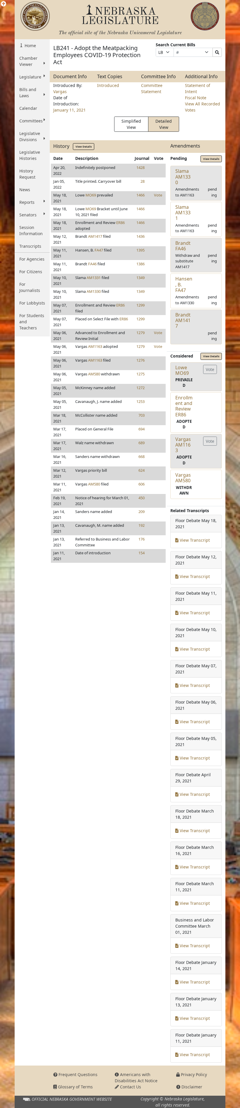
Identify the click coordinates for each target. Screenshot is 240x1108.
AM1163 (95, 346)
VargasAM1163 (183, 445)
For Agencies (31, 259)
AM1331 (94, 277)
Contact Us (130, 1087)
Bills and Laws (27, 92)
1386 (140, 263)
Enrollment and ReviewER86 (184, 406)
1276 (140, 360)
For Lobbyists (32, 303)
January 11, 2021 (69, 110)
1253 (140, 401)
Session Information (31, 230)
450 (141, 497)
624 (141, 470)
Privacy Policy (193, 1074)
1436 (140, 236)
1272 (140, 387)
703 (141, 415)
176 (141, 539)
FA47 (99, 250)
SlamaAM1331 (183, 212)
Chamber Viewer (28, 61)
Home (29, 45)
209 (141, 511)
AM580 (94, 374)
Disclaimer (191, 1087)
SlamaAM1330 (183, 176)
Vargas (60, 91)
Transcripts (30, 246)
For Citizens (30, 271)
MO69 (90, 195)
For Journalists (29, 287)
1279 (140, 332)
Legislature (30, 77)
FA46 (92, 263)
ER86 (120, 222)
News (24, 189)
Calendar (28, 108)
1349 (140, 277)
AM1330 (94, 291)
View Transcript (194, 540)
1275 (140, 374)
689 (141, 442)
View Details (84, 146)
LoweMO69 (182, 370)
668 (141, 456)
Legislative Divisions (29, 136)
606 (141, 484)
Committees (31, 121)
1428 (140, 167)
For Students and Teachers (31, 322)
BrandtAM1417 (183, 320)
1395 (140, 250)
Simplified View (131, 124)
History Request (27, 174)
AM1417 (95, 236)
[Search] (217, 52)
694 (141, 429)
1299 (140, 305)
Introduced (108, 85)
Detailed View (163, 124)
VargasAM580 (183, 478)
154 (141, 552)
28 (142, 181)
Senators (28, 215)
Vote (158, 195)
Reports (27, 202)
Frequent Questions (77, 1074)
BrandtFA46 (183, 246)
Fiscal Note (195, 97)
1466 (140, 195)
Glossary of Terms (75, 1087)
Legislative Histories (29, 155)
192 (141, 525)
